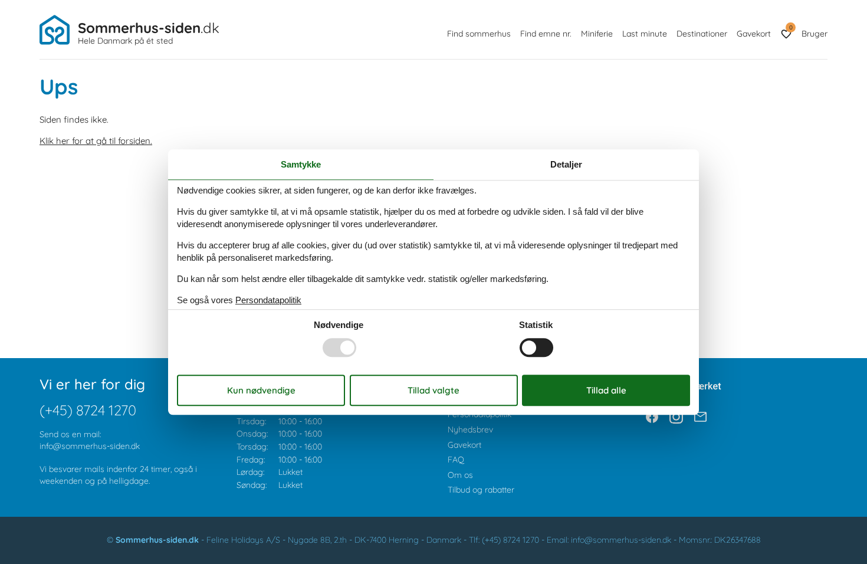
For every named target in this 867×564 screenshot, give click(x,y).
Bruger (814, 33)
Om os (460, 475)
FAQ (456, 459)
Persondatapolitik (479, 414)
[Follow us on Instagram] (676, 416)
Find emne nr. (546, 33)
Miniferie (597, 33)
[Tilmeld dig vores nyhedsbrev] (700, 416)
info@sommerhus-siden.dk (90, 446)
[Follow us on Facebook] (652, 416)
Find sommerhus (479, 33)
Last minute (644, 33)
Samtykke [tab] (301, 164)
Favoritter (790, 27)
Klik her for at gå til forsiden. (96, 140)
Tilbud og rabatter (481, 489)
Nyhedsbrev (470, 429)
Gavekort (754, 33)
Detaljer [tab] (566, 164)
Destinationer (701, 33)
